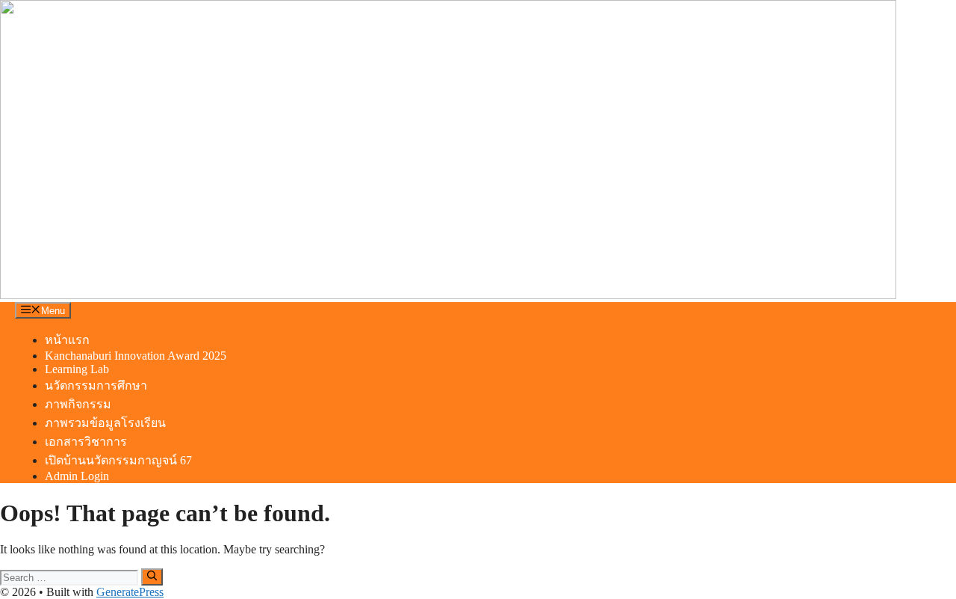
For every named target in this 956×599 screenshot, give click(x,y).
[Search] (152, 576)
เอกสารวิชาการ (86, 441)
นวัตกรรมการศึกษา (96, 385)
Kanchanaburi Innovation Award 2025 (135, 355)
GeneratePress (130, 592)
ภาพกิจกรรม (78, 404)
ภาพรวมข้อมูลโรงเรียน (105, 423)
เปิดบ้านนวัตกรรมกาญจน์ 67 (118, 460)
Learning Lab (77, 369)
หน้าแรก (67, 340)
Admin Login (77, 476)
